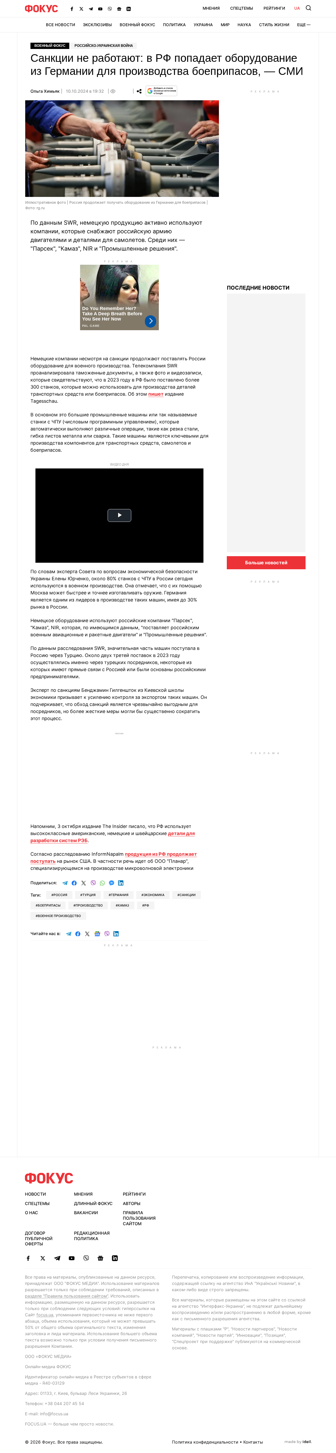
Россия (60, 895)
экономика (154, 895)
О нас (31, 1212)
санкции (188, 895)
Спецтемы (241, 8)
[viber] (86, 1258)
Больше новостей (266, 562)
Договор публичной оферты (38, 1238)
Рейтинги (274, 8)
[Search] (308, 7)
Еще (301, 24)
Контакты (253, 1442)
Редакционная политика (92, 1235)
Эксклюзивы (97, 24)
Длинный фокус (93, 1203)
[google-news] (100, 1258)
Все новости (60, 24)
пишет (156, 394)
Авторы (131, 1203)
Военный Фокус (137, 24)
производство (89, 905)
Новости (35, 1194)
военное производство (59, 916)
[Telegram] (91, 8)
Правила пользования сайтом (139, 1218)
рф (146, 905)
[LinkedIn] (128, 8)
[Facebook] (72, 8)
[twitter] (43, 1258)
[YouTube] (100, 8)
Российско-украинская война (104, 46)
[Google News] (119, 8)
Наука (244, 24)
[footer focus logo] (49, 1178)
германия (119, 895)
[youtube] (71, 1258)
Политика (174, 24)
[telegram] (57, 1258)
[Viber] (109, 8)
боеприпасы (49, 905)
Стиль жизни (274, 24)
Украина (203, 24)
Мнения (211, 8)
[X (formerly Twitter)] (81, 8)
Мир (225, 24)
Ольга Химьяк (45, 91)
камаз (123, 905)
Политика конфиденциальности (205, 1442)
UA (297, 8)
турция (89, 895)
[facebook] (28, 1258)
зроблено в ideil (298, 1442)
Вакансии (86, 1212)
